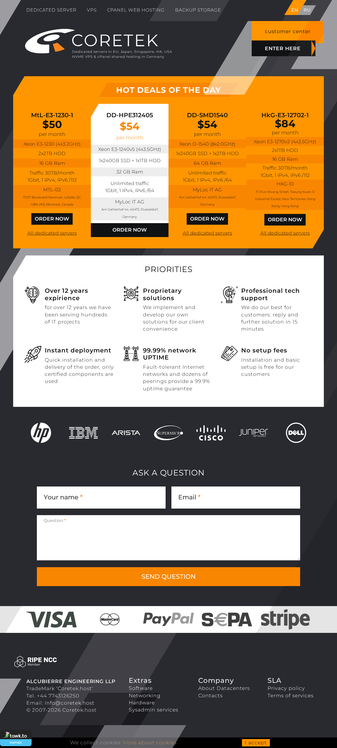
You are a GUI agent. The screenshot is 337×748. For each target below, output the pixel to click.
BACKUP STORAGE (198, 10)
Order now (52, 219)
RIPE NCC (57, 662)
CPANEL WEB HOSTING (136, 10)
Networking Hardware (145, 699)
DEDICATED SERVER (51, 10)
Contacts (210, 695)
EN (294, 10)
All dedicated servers (52, 233)
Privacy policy (286, 688)
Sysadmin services (153, 709)
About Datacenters (224, 688)
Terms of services (290, 695)
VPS (92, 10)
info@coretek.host (70, 703)
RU (307, 10)
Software (141, 688)
